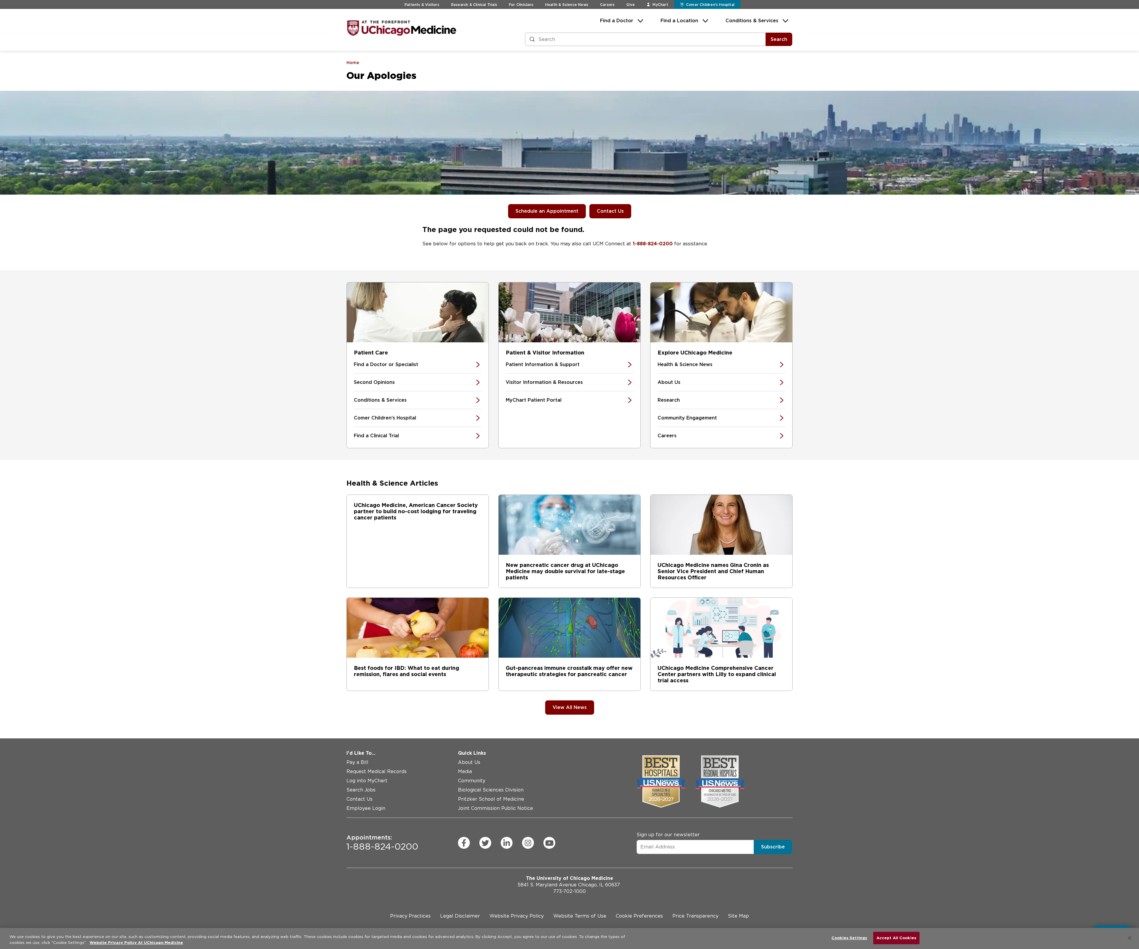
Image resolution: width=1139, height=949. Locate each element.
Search (779, 39)
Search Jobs (361, 790)
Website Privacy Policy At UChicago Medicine (136, 942)
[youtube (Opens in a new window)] (549, 843)
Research (669, 400)
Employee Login (365, 808)
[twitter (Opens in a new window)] (485, 843)
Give (630, 4)
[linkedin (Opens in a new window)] (507, 843)
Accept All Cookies (896, 938)
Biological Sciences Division (491, 790)
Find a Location (679, 20)
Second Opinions (374, 382)
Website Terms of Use (579, 916)
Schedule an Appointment (547, 211)
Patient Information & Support (543, 364)
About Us (669, 382)
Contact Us (610, 211)
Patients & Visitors (422, 4)
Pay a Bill (357, 762)
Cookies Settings (849, 938)
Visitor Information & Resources (544, 382)
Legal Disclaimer (460, 916)
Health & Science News (566, 4)
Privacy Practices (410, 916)
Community (471, 780)
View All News (570, 707)
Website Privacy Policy (516, 916)
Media (465, 771)
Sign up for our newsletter (668, 834)
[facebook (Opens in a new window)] (464, 843)
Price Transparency (695, 916)
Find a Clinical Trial (376, 435)
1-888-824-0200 (653, 244)
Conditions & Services (752, 20)
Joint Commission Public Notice (495, 808)
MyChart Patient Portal (533, 400)
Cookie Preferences (639, 916)
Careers (607, 4)
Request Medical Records (376, 771)
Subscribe (773, 847)
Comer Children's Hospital (385, 418)
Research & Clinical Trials (474, 4)
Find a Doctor (616, 20)
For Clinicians (521, 4)
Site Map (738, 916)
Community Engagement (687, 418)
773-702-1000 (569, 891)
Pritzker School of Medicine (491, 799)
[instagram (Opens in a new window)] (528, 843)
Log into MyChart (366, 780)
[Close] (1129, 938)
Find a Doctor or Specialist (386, 364)
